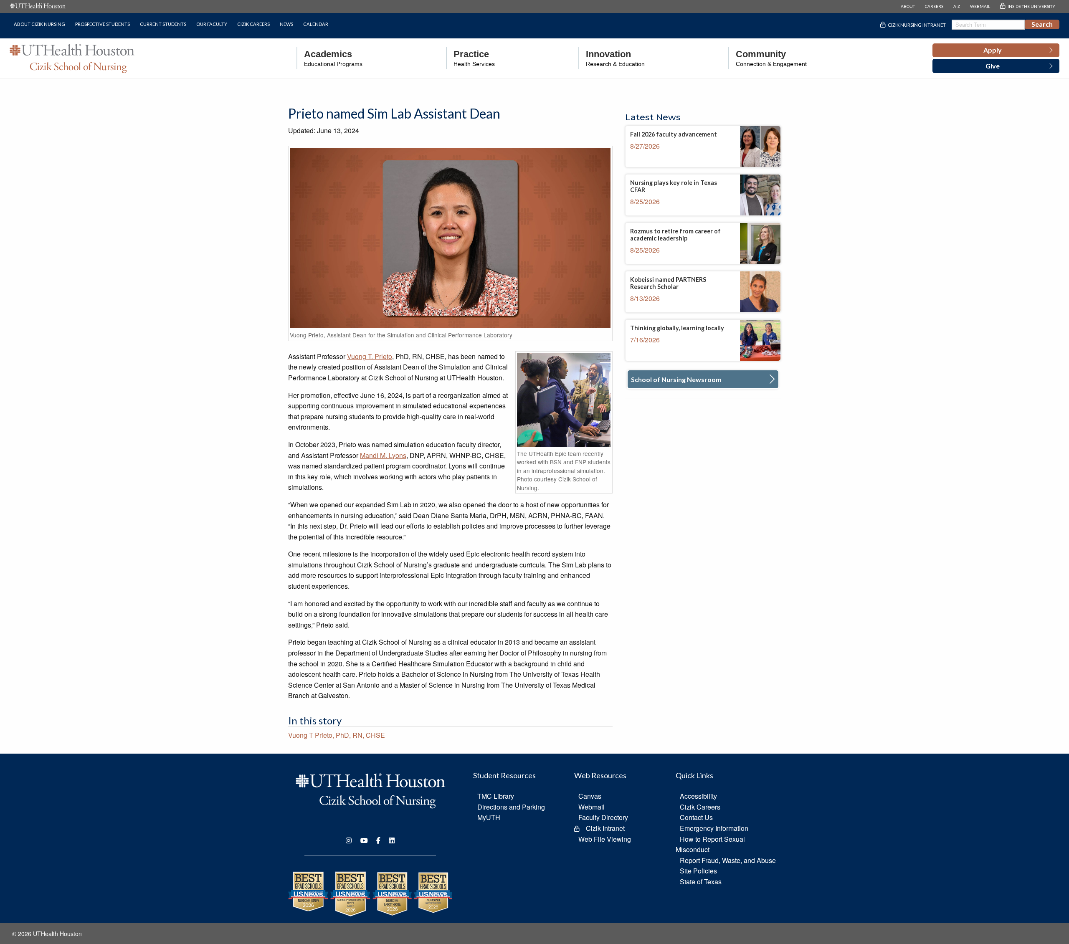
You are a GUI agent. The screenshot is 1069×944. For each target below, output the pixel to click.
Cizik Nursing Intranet (917, 25)
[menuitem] (329, 58)
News (286, 24)
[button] (995, 50)
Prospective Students (102, 24)
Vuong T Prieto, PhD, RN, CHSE (336, 735)
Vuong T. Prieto (369, 356)
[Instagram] (349, 840)
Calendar (315, 24)
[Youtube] (364, 840)
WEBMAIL (980, 6)
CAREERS (934, 6)
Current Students (163, 24)
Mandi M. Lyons (383, 455)
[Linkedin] (392, 840)
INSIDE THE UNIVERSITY (1031, 6)
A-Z (956, 6)
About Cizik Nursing (39, 24)
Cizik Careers (253, 24)
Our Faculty (211, 24)
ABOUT (908, 6)
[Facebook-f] (378, 840)
